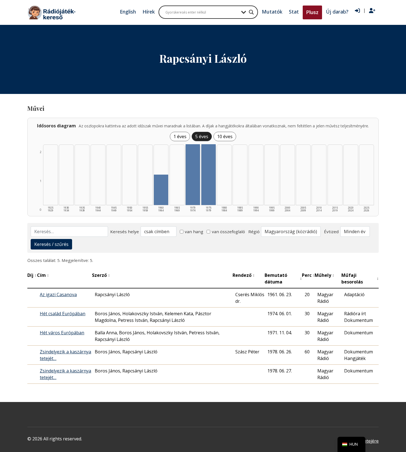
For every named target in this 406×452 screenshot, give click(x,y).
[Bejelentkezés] (357, 11)
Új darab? (337, 11)
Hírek (149, 11)
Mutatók (272, 11)
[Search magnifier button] (251, 12)
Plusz (312, 12)
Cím (43, 275)
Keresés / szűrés (51, 244)
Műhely (324, 275)
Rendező (244, 275)
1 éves (179, 136)
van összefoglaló (228, 231)
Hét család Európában (62, 314)
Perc (308, 275)
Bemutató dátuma (283, 278)
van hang (194, 231)
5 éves (201, 136)
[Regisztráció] (372, 11)
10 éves (225, 136)
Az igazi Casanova (58, 294)
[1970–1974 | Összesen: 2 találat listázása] (193, 174)
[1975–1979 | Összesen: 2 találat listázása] (208, 174)
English (128, 11)
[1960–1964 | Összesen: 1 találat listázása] (161, 190)
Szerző (101, 275)
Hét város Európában (62, 333)
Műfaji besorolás (360, 278)
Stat (294, 11)
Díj (31, 275)
